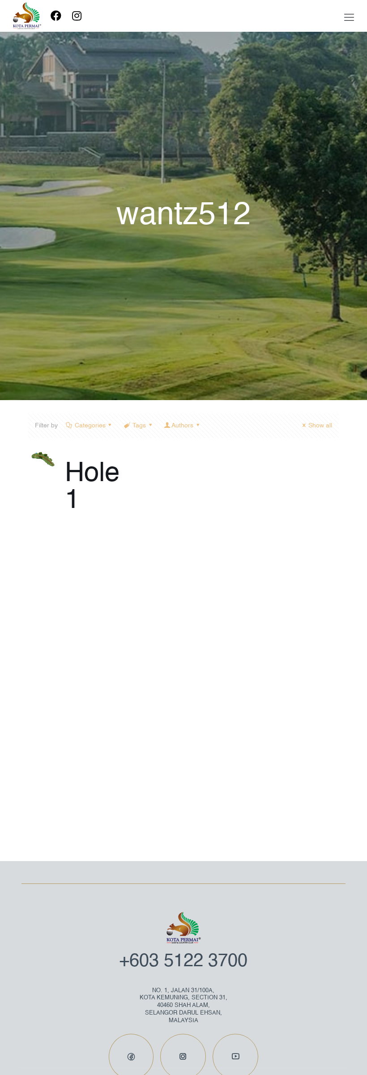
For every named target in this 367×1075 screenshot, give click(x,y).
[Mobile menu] (349, 18)
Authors (182, 425)
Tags (139, 425)
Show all (320, 425)
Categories (90, 425)
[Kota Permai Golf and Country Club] (27, 15)
